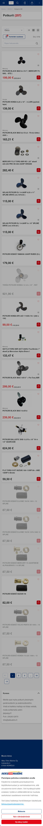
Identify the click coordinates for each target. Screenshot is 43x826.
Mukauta (21, 811)
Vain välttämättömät (21, 816)
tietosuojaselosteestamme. (12, 804)
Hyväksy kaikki (21, 822)
